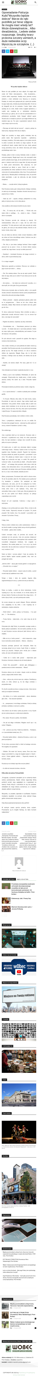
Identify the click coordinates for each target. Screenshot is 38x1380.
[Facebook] (3, 51)
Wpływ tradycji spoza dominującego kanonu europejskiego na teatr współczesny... (22, 1324)
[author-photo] (19, 865)
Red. (6, 47)
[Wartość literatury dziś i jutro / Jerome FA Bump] (6, 909)
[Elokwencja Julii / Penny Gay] (6, 900)
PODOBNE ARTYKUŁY (9, 879)
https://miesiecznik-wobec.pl (19, 870)
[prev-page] (3, 915)
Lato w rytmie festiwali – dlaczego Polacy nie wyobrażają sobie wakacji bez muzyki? (19, 1271)
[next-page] (6, 915)
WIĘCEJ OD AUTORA (22, 879)
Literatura (4, 9)
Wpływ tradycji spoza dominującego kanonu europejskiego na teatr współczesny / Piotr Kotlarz (19, 1265)
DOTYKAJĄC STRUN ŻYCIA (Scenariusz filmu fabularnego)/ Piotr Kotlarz (15, 1260)
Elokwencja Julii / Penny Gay (21, 898)
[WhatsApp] (15, 51)
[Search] (35, 2)
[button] (3, 2)
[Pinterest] (11, 51)
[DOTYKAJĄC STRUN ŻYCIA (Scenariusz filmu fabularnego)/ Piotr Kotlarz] (5, 1315)
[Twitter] (7, 51)
